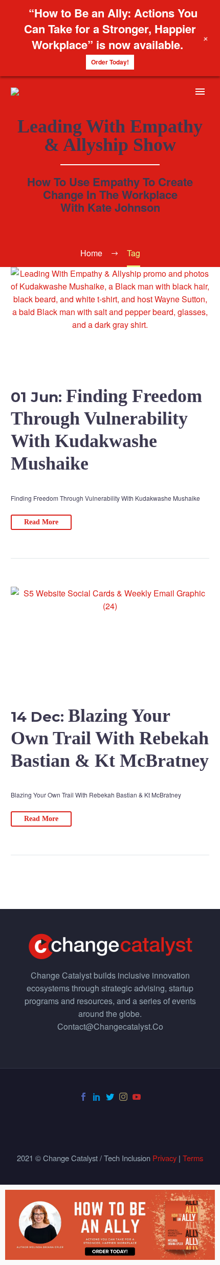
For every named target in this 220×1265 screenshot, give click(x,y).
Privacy (164, 1157)
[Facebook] (83, 1097)
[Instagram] (123, 1097)
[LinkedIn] (97, 1097)
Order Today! (110, 61)
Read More (41, 522)
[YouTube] (137, 1097)
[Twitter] (110, 1097)
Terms (193, 1157)
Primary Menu (200, 91)
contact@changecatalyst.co (110, 1026)
